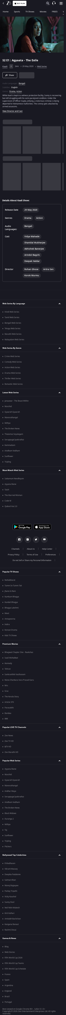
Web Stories (10, 952)
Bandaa (8, 713)
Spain (7, 980)
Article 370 (9, 702)
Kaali (5, 66)
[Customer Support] (54, 3)
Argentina (9, 985)
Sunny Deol (9, 902)
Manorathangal (11, 417)
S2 (4, 60)
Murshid (8, 406)
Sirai (6, 691)
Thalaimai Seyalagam (14, 434)
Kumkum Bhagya (12, 596)
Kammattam (10, 445)
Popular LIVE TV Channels (14, 727)
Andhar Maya (10, 791)
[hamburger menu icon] (61, 3)
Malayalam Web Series (14, 339)
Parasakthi (9, 707)
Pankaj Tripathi (11, 891)
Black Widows (10, 813)
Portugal (8, 1002)
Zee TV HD (9, 741)
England (8, 991)
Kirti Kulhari (9, 913)
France (7, 974)
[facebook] (19, 539)
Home (5, 11)
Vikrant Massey (11, 869)
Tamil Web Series (12, 317)
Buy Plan (21, 3)
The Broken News (12, 428)
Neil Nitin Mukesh (12, 907)
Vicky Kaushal (10, 896)
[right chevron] (6, 140)
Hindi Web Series (12, 312)
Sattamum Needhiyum (14, 478)
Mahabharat (10, 580)
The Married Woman (13, 495)
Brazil (7, 996)
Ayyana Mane (10, 484)
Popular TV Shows (10, 572)
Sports (17, 11)
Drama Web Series (13, 373)
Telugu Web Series (12, 328)
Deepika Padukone (13, 874)
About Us (31, 549)
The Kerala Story (12, 696)
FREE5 (54, 11)
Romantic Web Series (14, 384)
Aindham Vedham (12, 450)
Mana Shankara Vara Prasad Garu (19, 680)
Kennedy (8, 663)
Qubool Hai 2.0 (11, 506)
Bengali (22, 83)
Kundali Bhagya (11, 602)
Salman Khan (10, 880)
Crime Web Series (12, 356)
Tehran (8, 669)
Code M (8, 500)
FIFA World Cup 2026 (13, 957)
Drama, (12, 91)
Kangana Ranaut (12, 924)
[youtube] (44, 539)
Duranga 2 (9, 818)
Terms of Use (32, 554)
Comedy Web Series (13, 362)
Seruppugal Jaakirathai (14, 439)
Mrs (6, 685)
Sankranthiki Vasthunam (15, 674)
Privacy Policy (13, 554)
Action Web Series (12, 367)
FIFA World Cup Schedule (15, 968)
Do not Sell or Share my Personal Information (32, 560)
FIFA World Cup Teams (14, 963)
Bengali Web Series (13, 323)
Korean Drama (11, 630)
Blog (6, 946)
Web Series (42, 66)
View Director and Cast (12, 111)
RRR (6, 718)
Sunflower (9, 456)
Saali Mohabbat (11, 657)
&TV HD (8, 746)
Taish (7, 489)
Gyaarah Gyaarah (12, 412)
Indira (7, 624)
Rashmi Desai (10, 929)
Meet (7, 613)
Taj (6, 830)
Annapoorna (10, 618)
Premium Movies (10, 644)
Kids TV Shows (11, 635)
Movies (43, 11)
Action (19, 91)
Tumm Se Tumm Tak (13, 585)
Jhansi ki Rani (10, 591)
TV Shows (29, 11)
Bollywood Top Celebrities (14, 855)
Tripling (8, 461)
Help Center (47, 549)
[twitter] (36, 539)
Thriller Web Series (13, 378)
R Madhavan (10, 863)
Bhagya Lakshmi (12, 607)
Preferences (50, 554)
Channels (15, 549)
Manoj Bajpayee (11, 885)
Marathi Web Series (13, 334)
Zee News (9, 735)
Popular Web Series (11, 761)
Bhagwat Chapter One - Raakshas (19, 652)
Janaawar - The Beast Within (17, 401)
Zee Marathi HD (11, 752)
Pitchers (8, 846)
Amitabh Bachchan (13, 918)
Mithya (7, 423)
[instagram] (28, 539)
